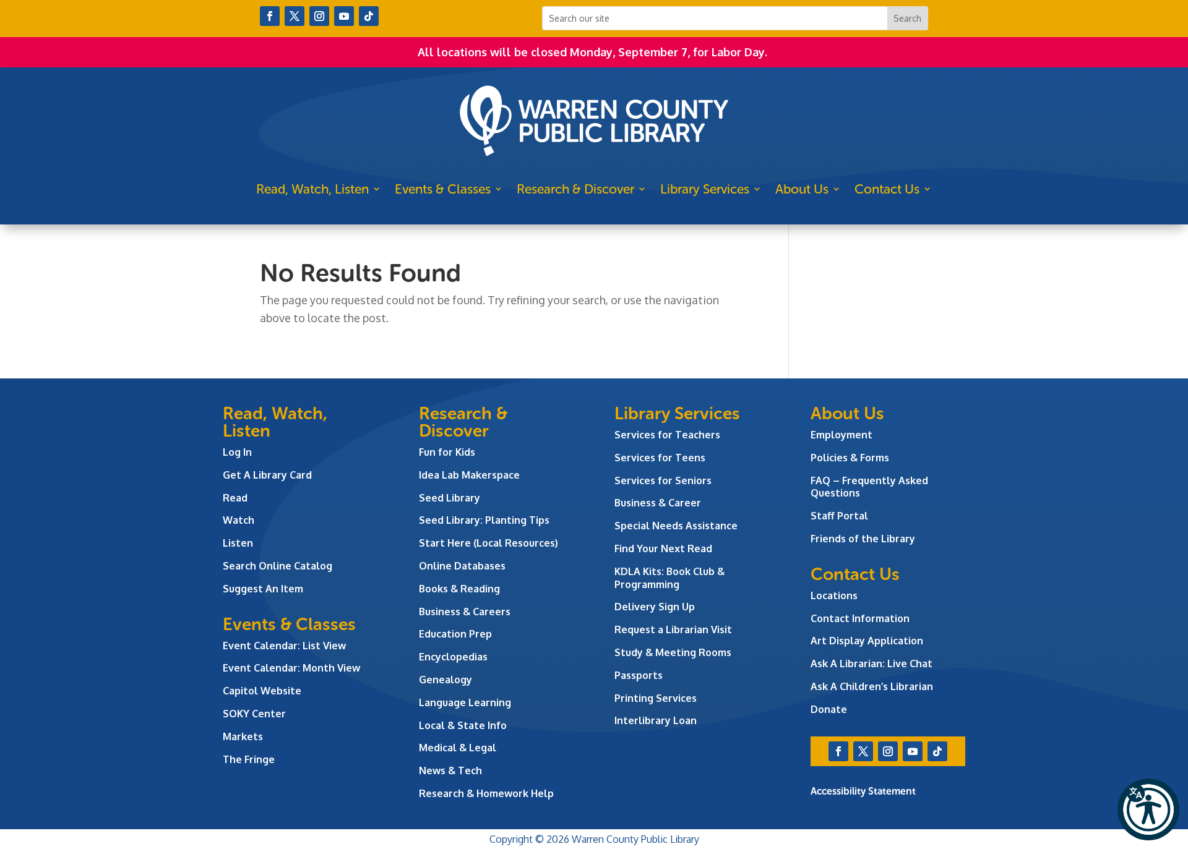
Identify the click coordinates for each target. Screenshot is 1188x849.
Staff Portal (839, 516)
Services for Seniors (663, 480)
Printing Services (655, 698)
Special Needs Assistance (676, 525)
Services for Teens (659, 457)
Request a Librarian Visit (673, 629)
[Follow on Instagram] (319, 16)
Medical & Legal (457, 747)
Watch (238, 520)
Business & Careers (464, 611)
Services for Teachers (667, 435)
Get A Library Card (267, 475)
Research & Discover (575, 189)
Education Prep (455, 634)
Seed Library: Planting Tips (484, 520)
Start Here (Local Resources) (488, 543)
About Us (802, 189)
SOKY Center (254, 713)
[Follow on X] (294, 16)
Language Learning (465, 702)
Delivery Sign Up (654, 606)
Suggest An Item (263, 588)
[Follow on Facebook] (270, 16)
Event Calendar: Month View (291, 668)
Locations (834, 595)
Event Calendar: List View (284, 645)
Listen (238, 543)
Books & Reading (459, 588)
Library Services (704, 189)
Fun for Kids (447, 452)
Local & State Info (463, 725)
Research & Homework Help (486, 793)
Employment (841, 435)
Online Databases (462, 566)
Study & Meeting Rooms (672, 652)
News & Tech (450, 770)
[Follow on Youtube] (344, 16)
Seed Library (449, 498)
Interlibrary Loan (655, 720)
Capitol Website (262, 691)
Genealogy (445, 679)
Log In (237, 452)
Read (235, 498)
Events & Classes (443, 189)
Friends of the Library (863, 538)
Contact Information (860, 618)
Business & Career (657, 503)
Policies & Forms (850, 457)
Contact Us (886, 189)
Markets (243, 736)
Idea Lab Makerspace (469, 475)
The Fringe (249, 759)
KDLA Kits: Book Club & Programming (669, 578)
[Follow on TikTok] (369, 16)
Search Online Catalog (277, 566)
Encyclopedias (453, 657)
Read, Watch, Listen (312, 189)
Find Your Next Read (663, 548)
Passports (638, 675)
